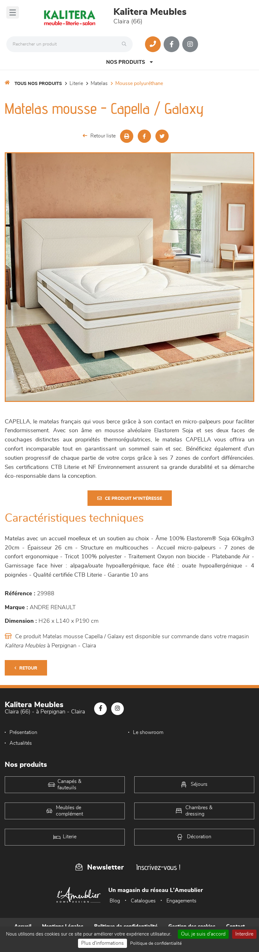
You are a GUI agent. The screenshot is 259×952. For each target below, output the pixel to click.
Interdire (244, 934)
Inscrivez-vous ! (158, 867)
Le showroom (148, 732)
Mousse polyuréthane (139, 83)
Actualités (20, 743)
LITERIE (76, 83)
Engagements (181, 900)
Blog (115, 900)
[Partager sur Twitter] (162, 136)
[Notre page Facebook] (171, 44)
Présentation (23, 732)
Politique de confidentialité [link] (156, 943)
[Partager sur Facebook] (144, 136)
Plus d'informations (102, 943)
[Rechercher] (126, 44)
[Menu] (12, 12)
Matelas (99, 83)
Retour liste (103, 135)
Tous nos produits (38, 84)
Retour (28, 668)
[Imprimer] (126, 136)
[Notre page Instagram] (190, 44)
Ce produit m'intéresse (133, 498)
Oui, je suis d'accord (203, 934)
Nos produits (125, 62)
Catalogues (143, 900)
